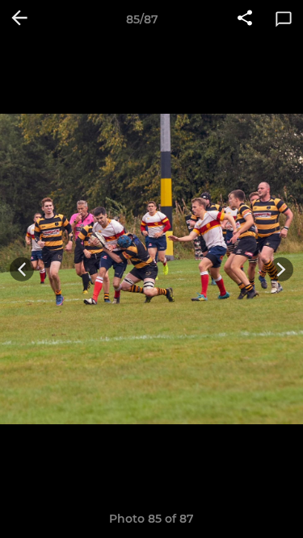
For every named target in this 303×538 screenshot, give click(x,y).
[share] (245, 19)
